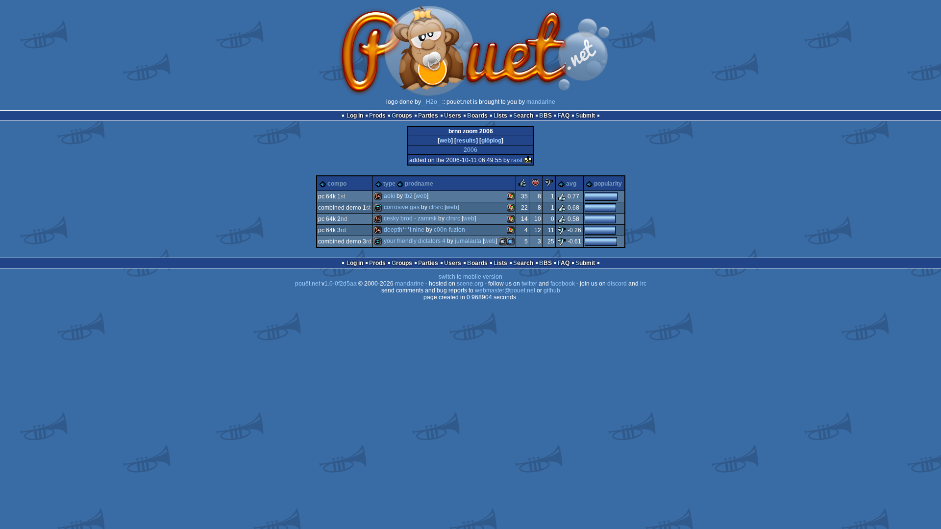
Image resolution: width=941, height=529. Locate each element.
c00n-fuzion (449, 229)
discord (617, 283)
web (445, 140)
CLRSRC (436, 207)
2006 (470, 149)
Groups (402, 115)
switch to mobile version (470, 276)
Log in (355, 115)
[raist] (528, 160)
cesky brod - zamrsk (410, 218)
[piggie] (536, 184)
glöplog (491, 140)
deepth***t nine (404, 229)
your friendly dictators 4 (415, 241)
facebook (562, 283)
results (466, 140)
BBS (545, 115)
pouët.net (307, 283)
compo (337, 183)
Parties (428, 115)
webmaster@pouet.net (505, 290)
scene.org (470, 283)
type (389, 183)
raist (516, 160)
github (552, 290)
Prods (377, 115)
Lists (500, 115)
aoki (389, 195)
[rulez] (522, 184)
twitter (529, 283)
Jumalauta (468, 241)
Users (452, 115)
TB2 (408, 195)
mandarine (540, 101)
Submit (585, 115)
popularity (608, 183)
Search (523, 115)
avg (571, 183)
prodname (419, 183)
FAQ (564, 115)
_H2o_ (431, 101)
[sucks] (549, 184)
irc (643, 283)
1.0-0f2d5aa (340, 283)
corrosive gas (402, 207)
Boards (477, 115)
